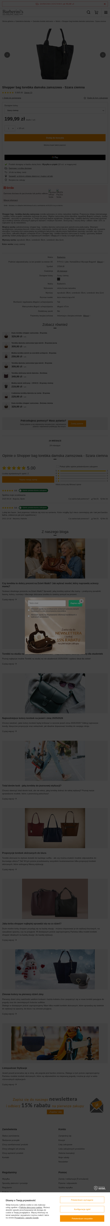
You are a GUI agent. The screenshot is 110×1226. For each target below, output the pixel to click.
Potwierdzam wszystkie (82, 1218)
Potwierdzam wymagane (82, 1200)
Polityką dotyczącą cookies (30, 1207)
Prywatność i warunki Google (26, 1218)
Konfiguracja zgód (82, 1209)
